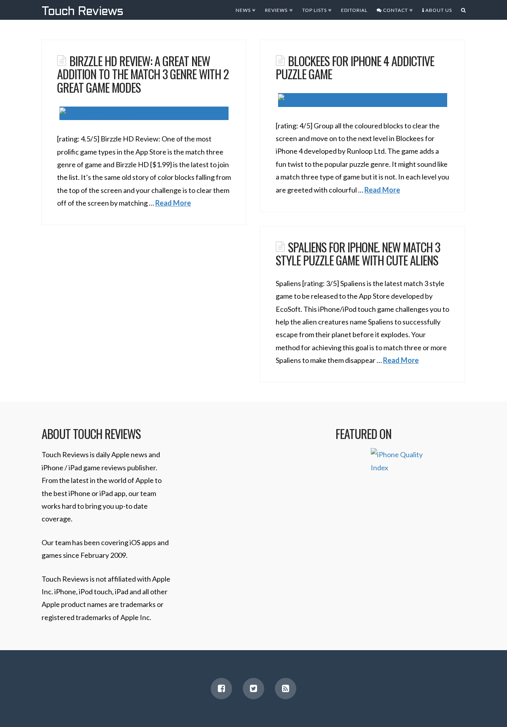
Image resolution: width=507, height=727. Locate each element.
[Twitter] (253, 688)
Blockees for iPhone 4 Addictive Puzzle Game (355, 67)
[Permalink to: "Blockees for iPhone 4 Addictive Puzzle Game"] (362, 100)
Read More (173, 202)
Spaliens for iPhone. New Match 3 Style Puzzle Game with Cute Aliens (358, 253)
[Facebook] (221, 688)
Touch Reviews (82, 11)
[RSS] (285, 688)
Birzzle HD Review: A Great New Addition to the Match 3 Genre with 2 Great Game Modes (143, 74)
